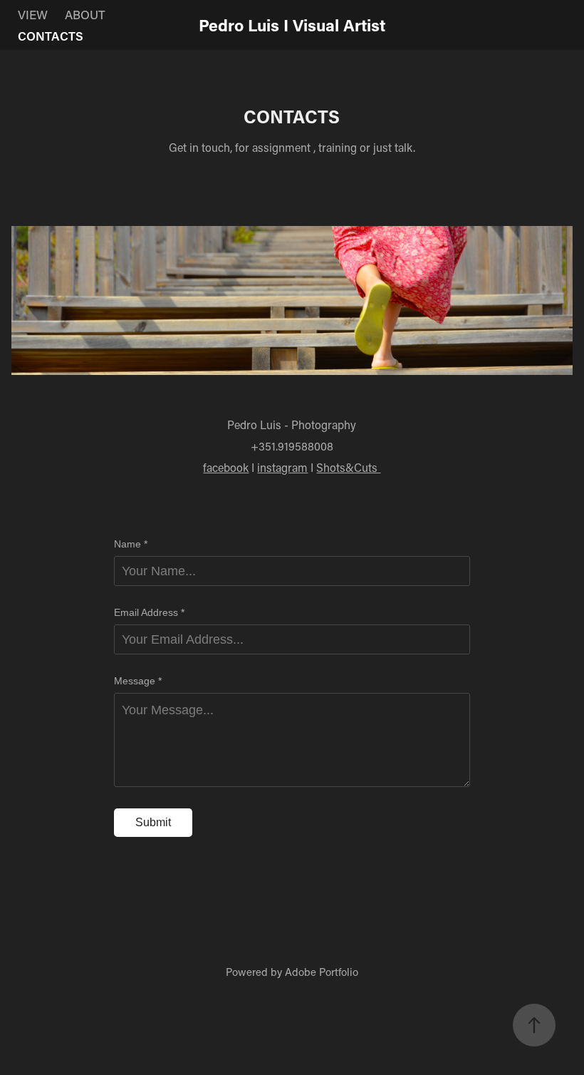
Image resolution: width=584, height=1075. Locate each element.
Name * (130, 544)
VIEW (33, 14)
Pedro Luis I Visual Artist (292, 25)
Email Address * (149, 612)
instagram (282, 467)
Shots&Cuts (348, 467)
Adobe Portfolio (321, 972)
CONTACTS (50, 35)
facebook (226, 467)
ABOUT (85, 14)
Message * (138, 681)
